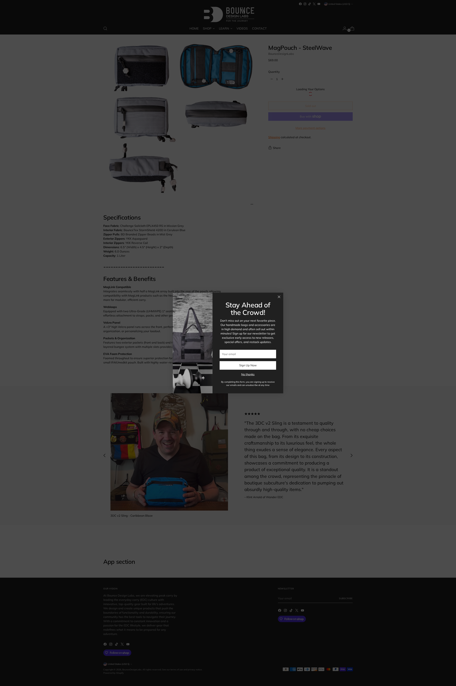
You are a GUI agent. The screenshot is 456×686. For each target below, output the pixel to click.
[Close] (279, 297)
